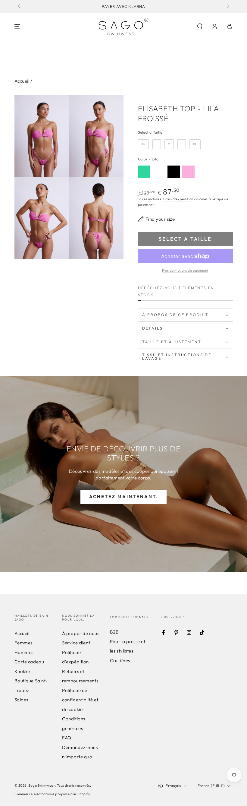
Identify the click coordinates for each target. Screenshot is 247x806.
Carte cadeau (29, 662)
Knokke (22, 671)
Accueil (22, 81)
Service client (76, 643)
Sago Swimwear (41, 785)
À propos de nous (80, 633)
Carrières (120, 660)
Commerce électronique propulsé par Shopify (52, 794)
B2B (114, 632)
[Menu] (17, 26)
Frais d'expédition (178, 199)
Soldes (21, 700)
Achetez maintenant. (123, 496)
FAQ (66, 738)
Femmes (23, 643)
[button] (199, 26)
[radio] (143, 144)
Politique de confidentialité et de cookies (80, 699)
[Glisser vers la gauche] (19, 6)
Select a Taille (150, 132)
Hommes (23, 652)
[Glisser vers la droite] (228, 6)
